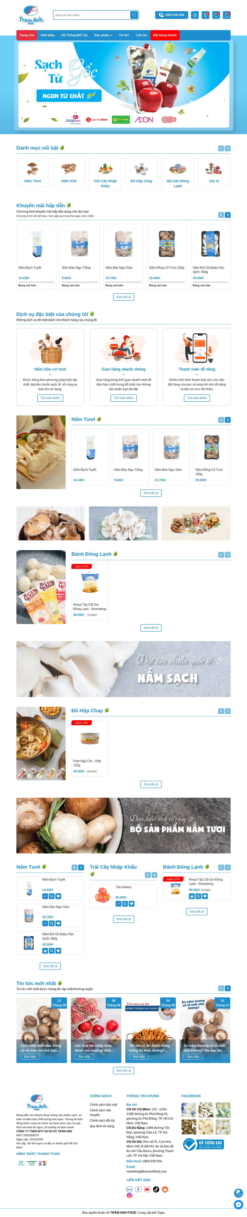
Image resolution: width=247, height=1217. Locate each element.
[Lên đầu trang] (239, 1182)
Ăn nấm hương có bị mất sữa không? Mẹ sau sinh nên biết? (204, 1048)
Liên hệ (141, 35)
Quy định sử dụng (102, 1126)
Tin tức (124, 35)
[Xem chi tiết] (45, 896)
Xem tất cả (123, 297)
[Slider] (123, 84)
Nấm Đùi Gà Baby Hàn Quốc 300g (208, 270)
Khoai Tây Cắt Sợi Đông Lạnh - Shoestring (89, 607)
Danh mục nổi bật (38, 148)
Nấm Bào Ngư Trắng (76, 267)
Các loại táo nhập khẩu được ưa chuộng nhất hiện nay (94, 1048)
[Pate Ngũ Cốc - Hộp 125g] (89, 738)
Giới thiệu (48, 35)
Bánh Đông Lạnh (92, 554)
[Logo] (31, 14)
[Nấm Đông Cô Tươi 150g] (167, 244)
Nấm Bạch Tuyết (29, 267)
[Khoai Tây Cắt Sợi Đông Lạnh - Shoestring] (89, 582)
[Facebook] (138, 1189)
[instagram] (129, 1195)
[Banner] (50, 523)
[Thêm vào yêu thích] (58, 896)
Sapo (161, 1212)
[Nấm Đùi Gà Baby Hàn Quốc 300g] (211, 244)
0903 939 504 (174, 15)
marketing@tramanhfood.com (146, 1171)
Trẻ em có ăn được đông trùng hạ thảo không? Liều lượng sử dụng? (149, 1048)
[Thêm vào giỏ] (45, 951)
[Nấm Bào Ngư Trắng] (80, 244)
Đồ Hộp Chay (87, 710)
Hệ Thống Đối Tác (74, 35)
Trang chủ (26, 35)
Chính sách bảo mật (103, 1104)
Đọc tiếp (30, 1056)
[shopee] (165, 1189)
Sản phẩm (102, 35)
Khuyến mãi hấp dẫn (41, 205)
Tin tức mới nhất (36, 983)
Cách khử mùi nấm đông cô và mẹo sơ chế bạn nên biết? (40, 1048)
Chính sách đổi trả (102, 1120)
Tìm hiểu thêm (50, 398)
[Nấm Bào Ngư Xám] (123, 244)
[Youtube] (147, 1189)
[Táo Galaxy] (102, 895)
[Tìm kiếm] (134, 15)
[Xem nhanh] (52, 896)
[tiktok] (156, 1189)
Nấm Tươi (83, 419)
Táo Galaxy (123, 887)
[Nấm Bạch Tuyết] (36, 244)
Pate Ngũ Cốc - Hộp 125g (87, 763)
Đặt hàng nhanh (165, 35)
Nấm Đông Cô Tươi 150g (166, 267)
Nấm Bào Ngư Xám (119, 267)
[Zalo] (129, 1189)
